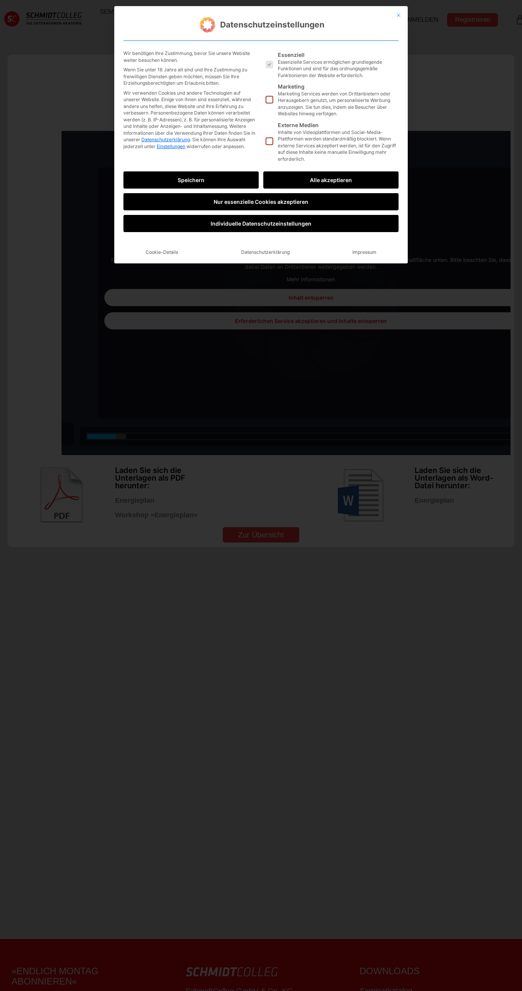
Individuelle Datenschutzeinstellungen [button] (261, 223)
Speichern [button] (191, 180)
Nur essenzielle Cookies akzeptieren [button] (261, 202)
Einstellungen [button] (171, 146)
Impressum (364, 252)
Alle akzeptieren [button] (331, 180)
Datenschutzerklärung (165, 139)
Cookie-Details (162, 252)
